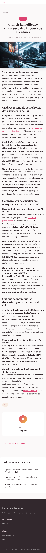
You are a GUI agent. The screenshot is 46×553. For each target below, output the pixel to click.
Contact (5, 539)
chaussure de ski (30, 390)
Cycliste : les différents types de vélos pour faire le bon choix (21, 471)
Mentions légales (8, 535)
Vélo (11, 12)
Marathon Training (12, 507)
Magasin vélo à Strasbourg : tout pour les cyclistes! (21, 485)
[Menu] (41, 2)
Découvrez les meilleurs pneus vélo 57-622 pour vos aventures (21, 478)
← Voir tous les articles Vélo (13, 443)
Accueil (5, 12)
